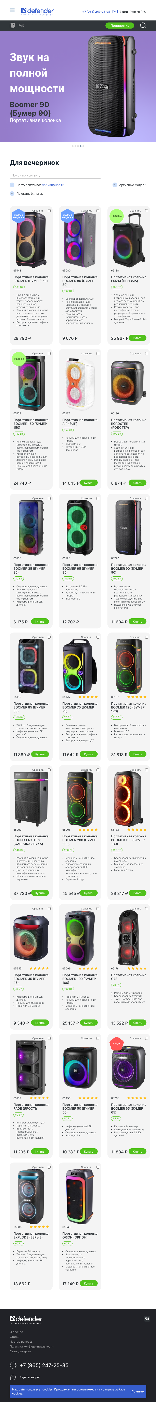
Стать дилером (20, 1351)
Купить (137, 338)
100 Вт (68, 290)
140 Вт (19, 850)
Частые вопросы (21, 1341)
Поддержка (119, 26)
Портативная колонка (31, 279)
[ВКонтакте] (147, 1319)
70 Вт (116, 984)
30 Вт (18, 578)
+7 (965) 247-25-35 (96, 11)
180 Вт (19, 287)
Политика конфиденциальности (31, 1346)
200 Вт (68, 850)
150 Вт (117, 287)
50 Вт (18, 1114)
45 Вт (18, 988)
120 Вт (117, 717)
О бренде (16, 1332)
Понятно (137, 1391)
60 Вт (18, 1243)
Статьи (14, 1336)
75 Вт (67, 717)
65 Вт (116, 1118)
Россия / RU (138, 11)
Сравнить (38, 210)
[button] (73, 146)
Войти (124, 11)
